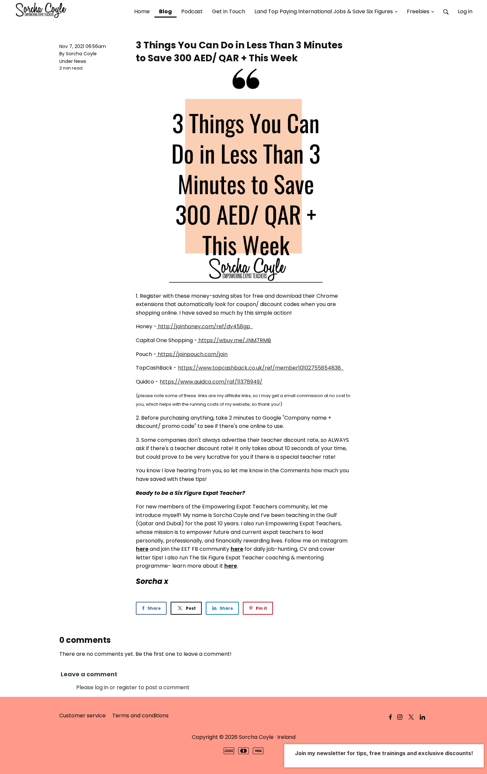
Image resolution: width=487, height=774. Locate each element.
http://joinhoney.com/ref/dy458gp (204, 326)
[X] (411, 716)
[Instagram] (400, 716)
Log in (465, 11)
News (80, 61)
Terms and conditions (140, 715)
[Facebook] (390, 716)
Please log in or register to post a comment (132, 687)
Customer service (82, 715)
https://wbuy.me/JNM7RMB (234, 340)
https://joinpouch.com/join (193, 354)
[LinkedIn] (422, 716)
